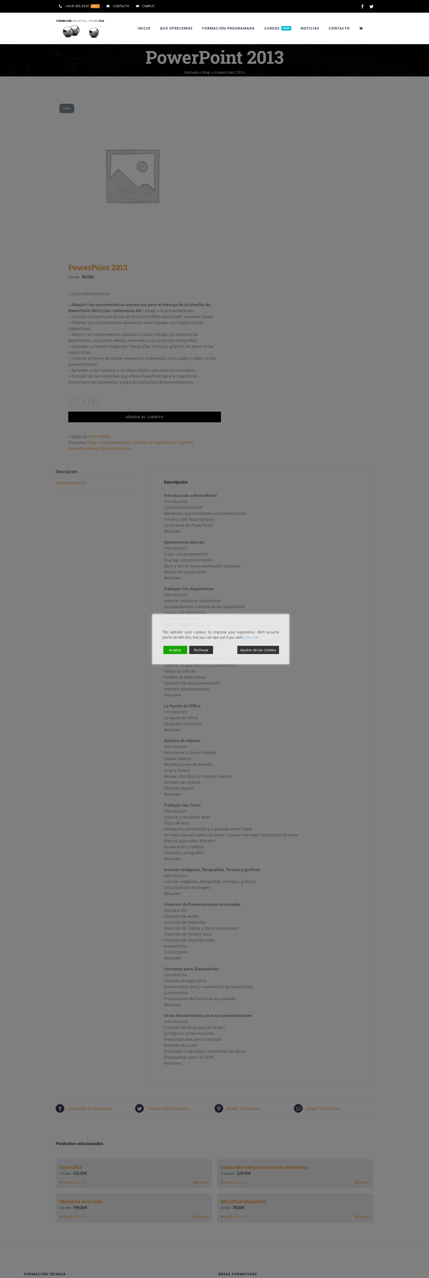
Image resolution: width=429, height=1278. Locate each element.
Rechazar (201, 650)
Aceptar (175, 650)
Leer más (251, 637)
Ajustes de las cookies (258, 650)
